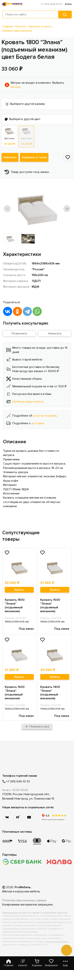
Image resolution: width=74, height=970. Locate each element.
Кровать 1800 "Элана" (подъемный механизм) (14, 605)
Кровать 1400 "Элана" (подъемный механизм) (50, 692)
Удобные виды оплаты (27, 401)
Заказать (10, 157)
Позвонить (19, 333)
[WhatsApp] (37, 311)
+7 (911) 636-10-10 (51, 4)
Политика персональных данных (24, 900)
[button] (7, 208)
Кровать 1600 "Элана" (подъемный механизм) (50, 605)
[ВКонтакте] (7, 311)
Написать (55, 333)
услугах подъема (45, 416)
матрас (15, 87)
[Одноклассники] (17, 311)
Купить (19, 590)
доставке (37, 423)
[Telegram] (27, 311)
